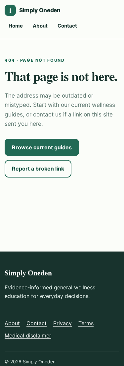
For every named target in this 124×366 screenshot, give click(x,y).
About (40, 26)
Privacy (62, 323)
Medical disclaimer (28, 335)
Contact (67, 26)
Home (16, 26)
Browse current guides (42, 147)
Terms (86, 323)
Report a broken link (38, 168)
